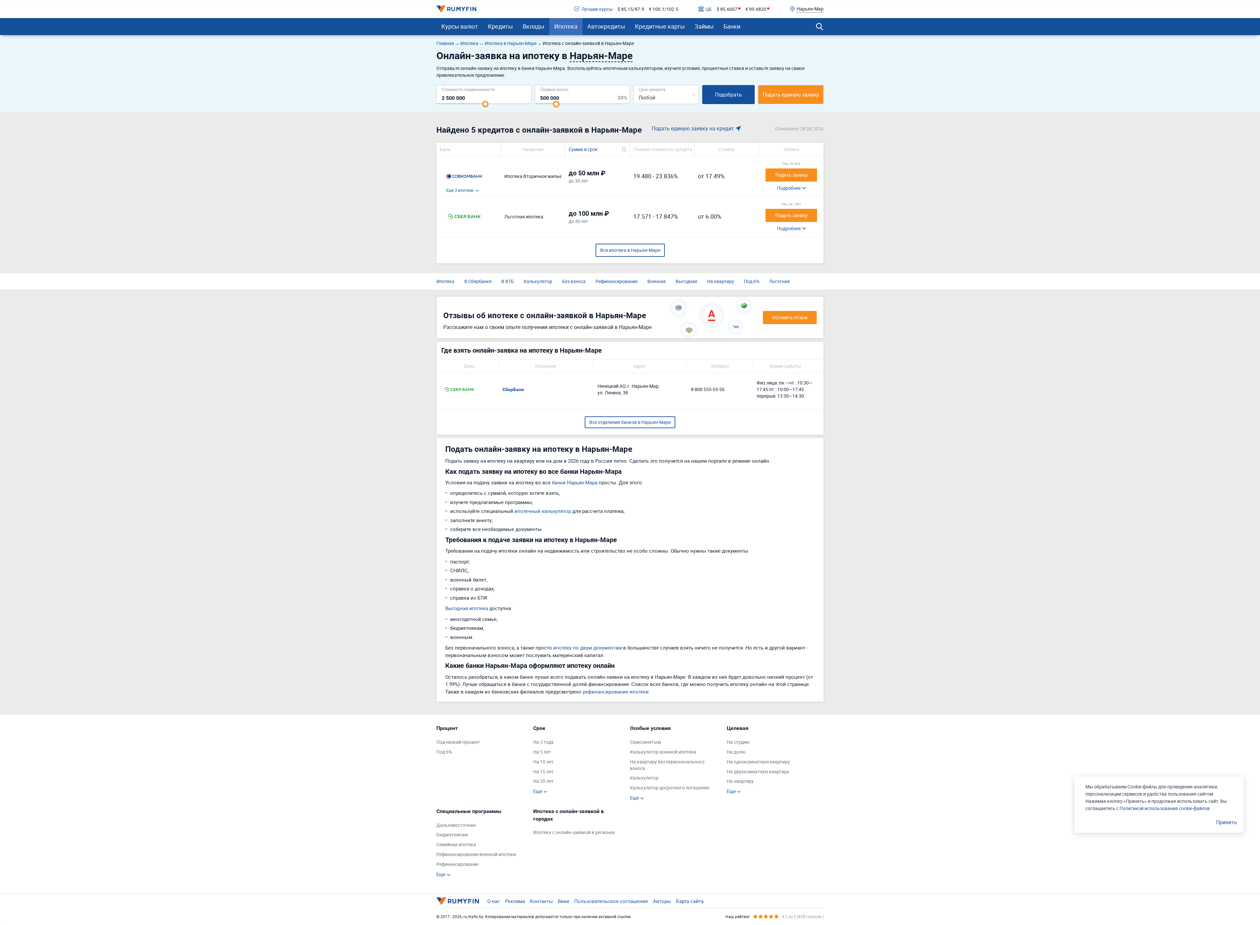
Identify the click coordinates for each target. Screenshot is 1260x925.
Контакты (541, 901)
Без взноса (574, 281)
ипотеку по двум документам (587, 647)
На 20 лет (543, 781)
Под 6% (751, 281)
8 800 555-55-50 (707, 389)
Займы (704, 26)
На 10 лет (543, 762)
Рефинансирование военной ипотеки (476, 854)
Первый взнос (554, 89)
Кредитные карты (660, 26)
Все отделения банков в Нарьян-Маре (630, 422)
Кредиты (500, 26)
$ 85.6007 (727, 9)
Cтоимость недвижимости (468, 89)
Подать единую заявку (791, 94)
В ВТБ (507, 281)
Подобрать (728, 94)
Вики (563, 901)
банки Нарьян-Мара (575, 482)
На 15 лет (543, 771)
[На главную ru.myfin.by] (457, 901)
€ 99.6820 (756, 9)
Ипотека (566, 26)
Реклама (515, 901)
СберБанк (513, 389)
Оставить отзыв (790, 317)
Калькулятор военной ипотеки (663, 752)
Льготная (779, 281)
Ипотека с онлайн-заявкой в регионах (574, 832)
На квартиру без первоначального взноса (667, 765)
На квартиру (720, 281)
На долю (736, 752)
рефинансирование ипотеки (616, 691)
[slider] (485, 104)
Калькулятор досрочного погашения (669, 787)
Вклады (533, 26)
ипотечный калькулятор (542, 511)
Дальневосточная (456, 825)
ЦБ (708, 9)
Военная (656, 281)
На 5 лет (542, 752)
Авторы (662, 901)
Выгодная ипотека (466, 608)
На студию (738, 742)
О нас (493, 901)
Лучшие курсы (597, 9)
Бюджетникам (452, 834)
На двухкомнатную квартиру (758, 771)
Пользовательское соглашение (611, 901)
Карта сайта (690, 901)
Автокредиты (606, 26)
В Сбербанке (478, 281)
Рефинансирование (617, 281)
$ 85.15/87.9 (631, 9)
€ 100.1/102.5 (663, 9)
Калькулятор (538, 281)
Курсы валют (459, 26)
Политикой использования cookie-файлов (1165, 808)
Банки (732, 26)
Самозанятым (645, 742)
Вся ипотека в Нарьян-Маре (630, 250)
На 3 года (543, 742)
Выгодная (686, 281)
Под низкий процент (458, 742)
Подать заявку (791, 175)
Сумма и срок (583, 149)
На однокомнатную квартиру (758, 762)
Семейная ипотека (456, 844)
